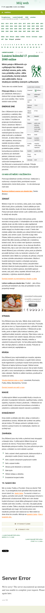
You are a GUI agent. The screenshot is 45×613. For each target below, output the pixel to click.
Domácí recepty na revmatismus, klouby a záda (19, 279)
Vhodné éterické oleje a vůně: (12, 380)
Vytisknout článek (23, 524)
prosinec (33, 17)
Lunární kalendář (18, 17)
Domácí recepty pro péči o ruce (13, 387)
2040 (26, 17)
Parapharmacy (5, 17)
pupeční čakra (32, 514)
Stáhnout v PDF (23, 529)
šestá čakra (19, 493)
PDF (41, 52)
